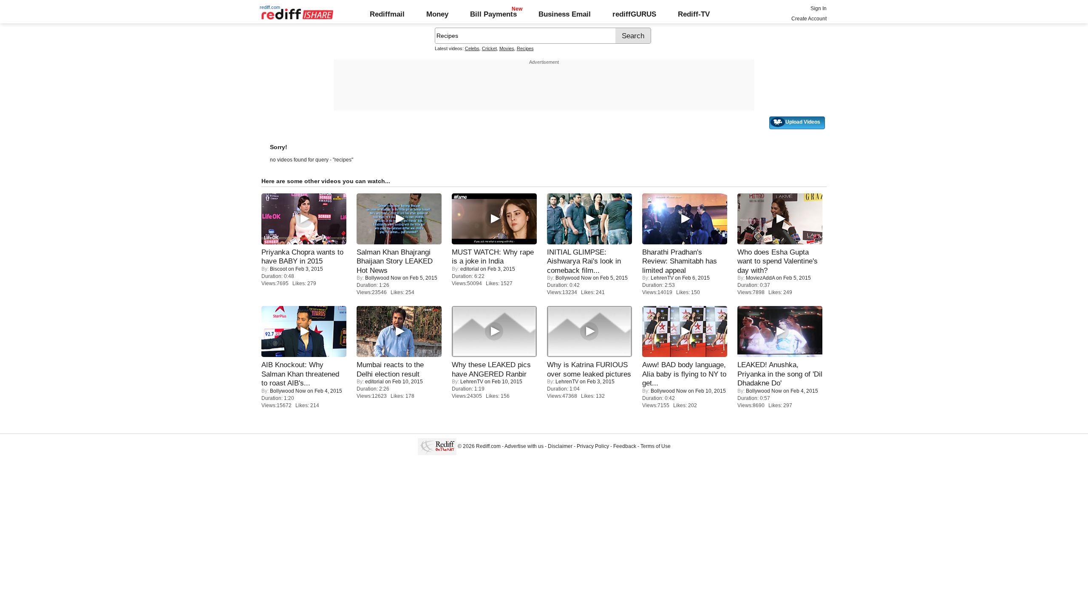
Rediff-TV (694, 14)
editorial (469, 269)
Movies (506, 48)
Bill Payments (493, 14)
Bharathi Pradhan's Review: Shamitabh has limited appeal (679, 261)
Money (437, 14)
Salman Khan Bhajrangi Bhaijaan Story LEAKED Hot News (395, 261)
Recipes (525, 48)
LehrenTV (662, 278)
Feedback (624, 446)
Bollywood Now (383, 278)
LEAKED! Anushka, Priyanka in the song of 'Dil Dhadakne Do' (779, 374)
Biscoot (278, 269)
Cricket (489, 48)
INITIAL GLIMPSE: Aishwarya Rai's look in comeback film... (584, 261)
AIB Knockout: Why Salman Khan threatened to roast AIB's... (300, 374)
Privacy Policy (593, 446)
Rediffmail (387, 14)
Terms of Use (655, 446)
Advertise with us (524, 446)
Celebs (472, 48)
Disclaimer (560, 446)
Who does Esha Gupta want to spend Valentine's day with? (777, 261)
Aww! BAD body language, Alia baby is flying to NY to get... (684, 374)
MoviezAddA (760, 278)
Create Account (809, 19)
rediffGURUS (634, 14)
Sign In (818, 8)
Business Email (564, 14)
